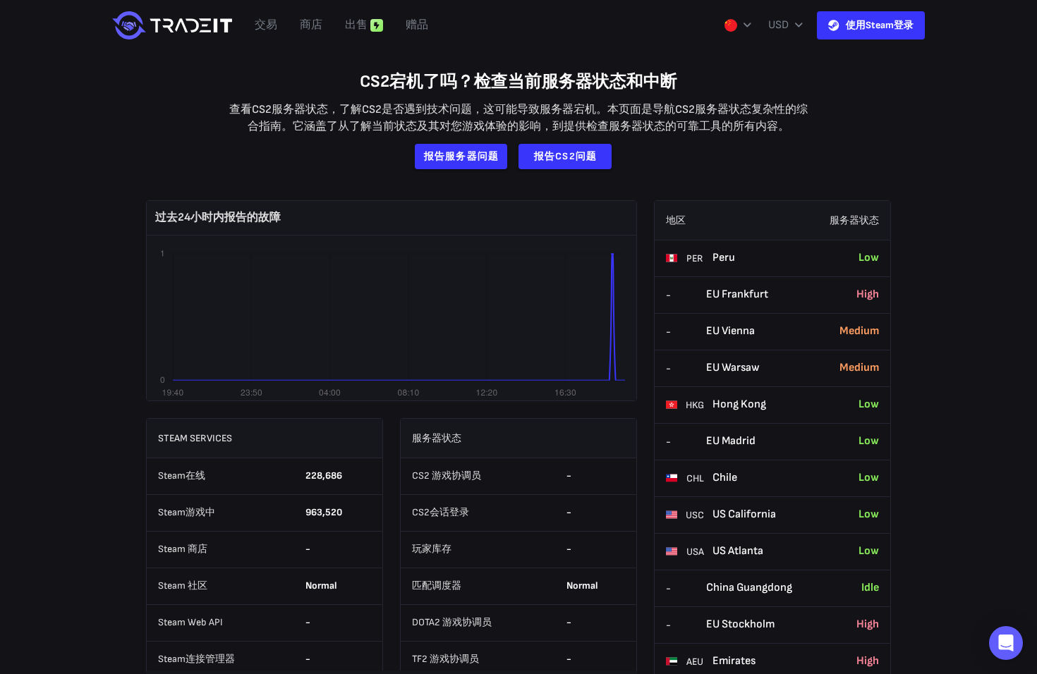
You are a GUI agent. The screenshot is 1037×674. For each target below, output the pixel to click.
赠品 (417, 25)
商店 (311, 25)
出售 (356, 25)
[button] (1006, 643)
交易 (266, 25)
